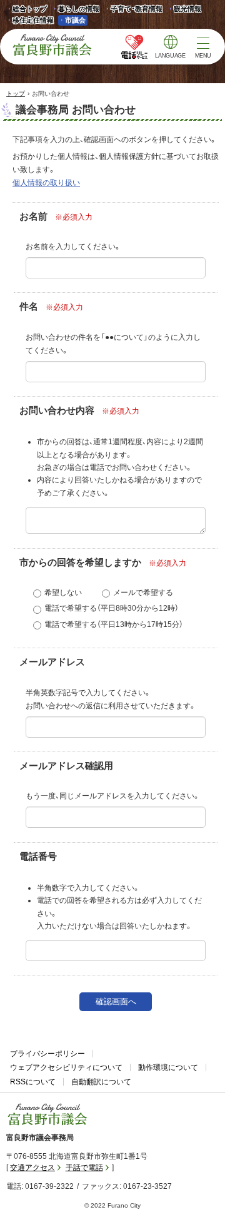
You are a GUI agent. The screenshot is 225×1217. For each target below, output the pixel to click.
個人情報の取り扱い (46, 182)
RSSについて (33, 1081)
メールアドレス (52, 662)
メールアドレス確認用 (66, 766)
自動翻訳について (101, 1081)
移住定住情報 (30, 21)
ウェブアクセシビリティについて (66, 1067)
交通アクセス (32, 1167)
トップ (15, 93)
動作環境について (168, 1067)
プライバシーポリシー (47, 1053)
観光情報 (184, 9)
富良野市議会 (47, 1114)
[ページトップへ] (198, 1192)
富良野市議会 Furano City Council (52, 45)
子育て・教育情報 (136, 9)
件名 (28, 307)
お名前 (33, 216)
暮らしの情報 (78, 9)
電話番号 (38, 857)
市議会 (75, 20)
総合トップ (29, 9)
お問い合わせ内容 (56, 410)
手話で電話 (84, 1167)
